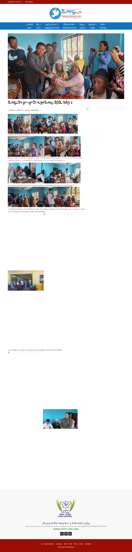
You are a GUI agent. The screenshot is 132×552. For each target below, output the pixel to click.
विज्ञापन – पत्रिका (68, 544)
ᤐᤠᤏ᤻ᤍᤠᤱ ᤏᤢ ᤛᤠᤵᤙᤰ (51, 24)
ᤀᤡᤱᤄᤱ (38, 24)
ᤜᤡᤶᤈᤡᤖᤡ (30, 24)
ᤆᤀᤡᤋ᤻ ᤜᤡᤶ (92, 24)
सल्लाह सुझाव (59, 544)
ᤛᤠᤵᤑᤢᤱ (81, 24)
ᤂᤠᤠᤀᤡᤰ (102, 24)
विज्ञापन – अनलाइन (78, 544)
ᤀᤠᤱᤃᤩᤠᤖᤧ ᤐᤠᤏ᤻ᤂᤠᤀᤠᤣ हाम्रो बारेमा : (47, 544)
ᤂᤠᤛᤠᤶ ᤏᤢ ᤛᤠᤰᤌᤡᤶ (68, 24)
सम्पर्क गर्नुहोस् (29, 2)
